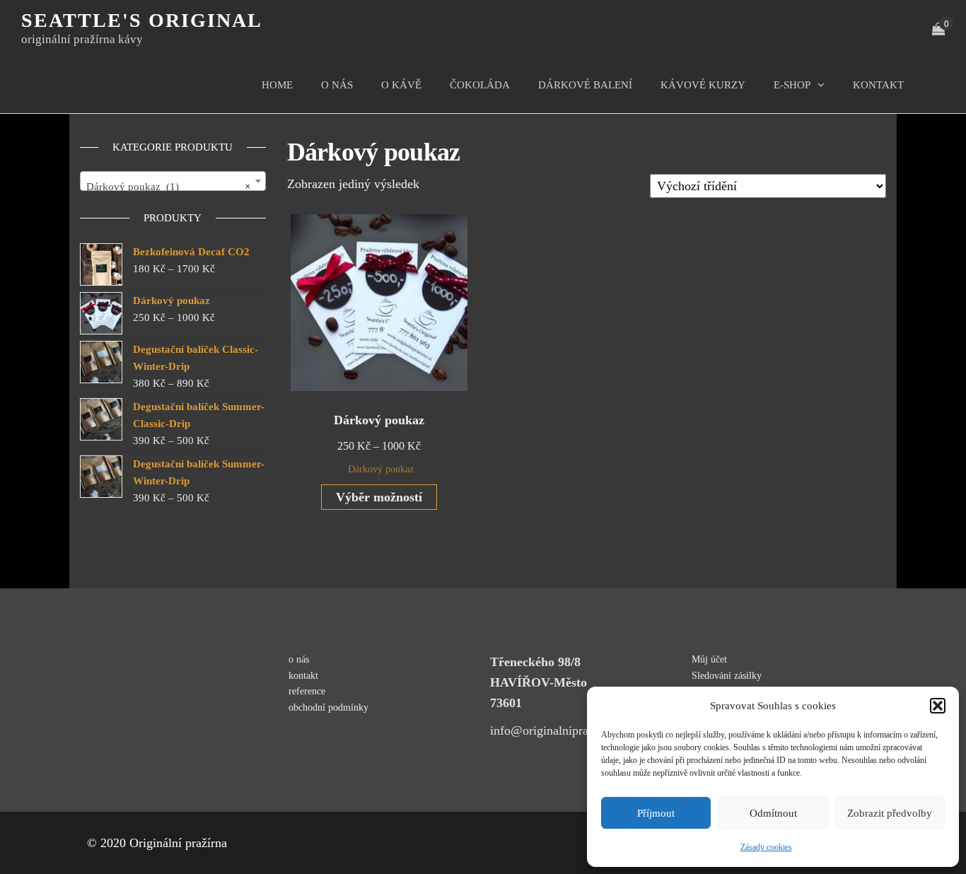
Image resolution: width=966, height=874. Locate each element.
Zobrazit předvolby (889, 813)
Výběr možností (379, 497)
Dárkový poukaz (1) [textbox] (168, 186)
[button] (938, 706)
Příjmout (656, 813)
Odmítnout (773, 813)
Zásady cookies (766, 847)
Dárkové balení (585, 85)
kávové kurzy (703, 85)
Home (277, 85)
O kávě (401, 85)
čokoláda (480, 85)
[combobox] (173, 181)
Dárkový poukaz (381, 468)
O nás (337, 85)
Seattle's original (141, 20)
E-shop (792, 85)
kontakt (878, 85)
